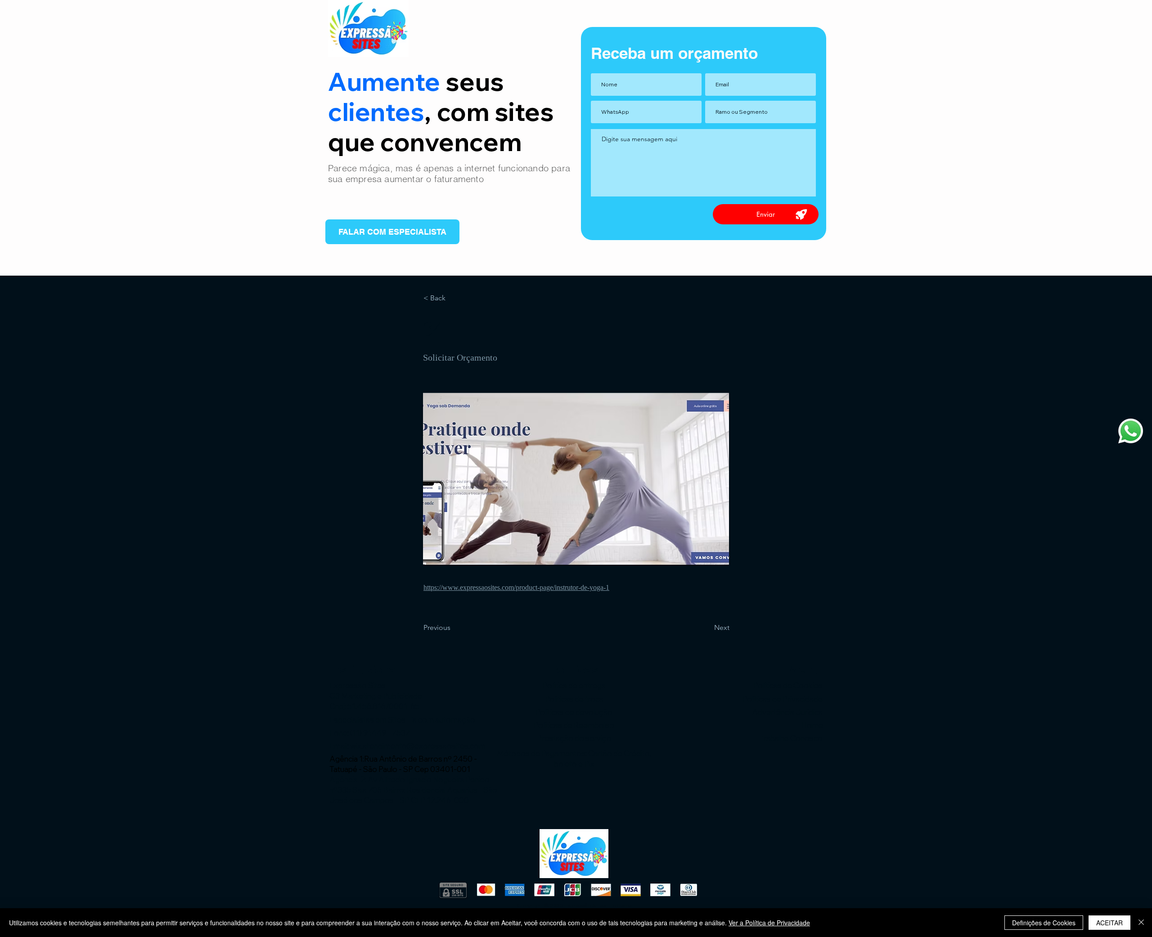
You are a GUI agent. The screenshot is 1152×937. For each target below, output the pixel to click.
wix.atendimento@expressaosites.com (418, 745)
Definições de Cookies (1044, 922)
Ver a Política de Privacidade (769, 922)
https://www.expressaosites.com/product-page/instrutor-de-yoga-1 (516, 587)
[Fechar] (1141, 922)
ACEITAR (1109, 922)
